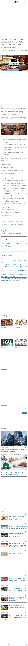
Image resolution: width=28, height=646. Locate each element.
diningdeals (4, 224)
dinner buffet (13, 224)
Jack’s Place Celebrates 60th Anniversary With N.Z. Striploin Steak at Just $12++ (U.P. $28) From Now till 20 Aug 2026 (14, 266)
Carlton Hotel (19, 221)
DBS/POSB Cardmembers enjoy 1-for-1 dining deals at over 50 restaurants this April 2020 (7, 332)
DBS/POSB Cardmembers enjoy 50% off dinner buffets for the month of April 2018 (20, 353)
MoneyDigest (7, 47)
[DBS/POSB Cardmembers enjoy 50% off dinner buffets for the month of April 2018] (21, 342)
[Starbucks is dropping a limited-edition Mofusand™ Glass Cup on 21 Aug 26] (4, 554)
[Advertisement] (14, 19)
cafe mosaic (11, 221)
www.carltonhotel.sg (9, 215)
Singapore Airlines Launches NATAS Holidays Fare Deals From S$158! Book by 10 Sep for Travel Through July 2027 (18, 526)
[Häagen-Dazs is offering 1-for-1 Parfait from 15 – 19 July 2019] (21, 322)
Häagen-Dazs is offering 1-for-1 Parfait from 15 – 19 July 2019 (21, 331)
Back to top (24, 644)
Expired (14, 47)
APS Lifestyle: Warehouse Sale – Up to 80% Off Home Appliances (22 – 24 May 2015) (7, 353)
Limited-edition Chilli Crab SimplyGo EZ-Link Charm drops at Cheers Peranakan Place (17, 599)
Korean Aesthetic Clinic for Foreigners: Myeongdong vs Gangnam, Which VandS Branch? (13, 450)
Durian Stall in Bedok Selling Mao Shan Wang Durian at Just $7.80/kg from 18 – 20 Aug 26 (17, 607)
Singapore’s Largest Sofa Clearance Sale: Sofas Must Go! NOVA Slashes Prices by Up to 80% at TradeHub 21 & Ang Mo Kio (13, 579)
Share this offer (4, 162)
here (5, 160)
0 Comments (13, 50)
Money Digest (7, 644)
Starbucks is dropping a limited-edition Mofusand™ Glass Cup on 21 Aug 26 (18, 552)
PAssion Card (21, 224)
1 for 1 (3, 221)
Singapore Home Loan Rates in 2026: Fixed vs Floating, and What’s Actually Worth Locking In (13, 473)
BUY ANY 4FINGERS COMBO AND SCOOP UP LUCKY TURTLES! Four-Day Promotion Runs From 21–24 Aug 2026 (18, 545)
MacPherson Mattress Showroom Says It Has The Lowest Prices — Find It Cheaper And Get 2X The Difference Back (13, 536)
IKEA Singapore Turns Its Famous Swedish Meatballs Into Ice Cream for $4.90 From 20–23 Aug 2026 (17, 518)
